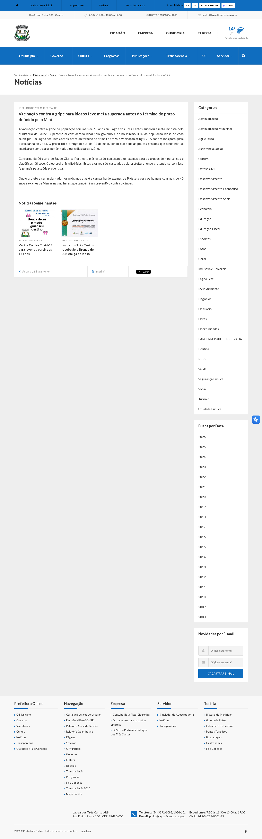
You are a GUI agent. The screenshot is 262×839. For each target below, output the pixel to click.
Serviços (71, 743)
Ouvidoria (175, 33)
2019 (202, 507)
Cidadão (117, 33)
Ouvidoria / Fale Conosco (31, 748)
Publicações (140, 56)
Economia (205, 209)
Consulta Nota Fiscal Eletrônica (131, 714)
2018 (202, 517)
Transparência (176, 56)
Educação (204, 219)
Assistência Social (210, 149)
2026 (202, 437)
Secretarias (23, 726)
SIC (204, 56)
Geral (202, 259)
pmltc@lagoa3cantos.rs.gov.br (168, 816)
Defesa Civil (206, 169)
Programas (111, 56)
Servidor (223, 56)
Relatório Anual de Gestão (82, 726)
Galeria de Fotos (216, 720)
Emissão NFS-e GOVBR (80, 720)
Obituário (205, 309)
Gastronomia (214, 743)
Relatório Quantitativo (79, 731)
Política (203, 349)
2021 (202, 487)
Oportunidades (208, 329)
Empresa (145, 33)
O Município (26, 56)
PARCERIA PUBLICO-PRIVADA (220, 339)
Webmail (104, 5)
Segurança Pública (210, 379)
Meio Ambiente (208, 289)
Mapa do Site (77, 5)
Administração (208, 119)
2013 (202, 567)
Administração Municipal (215, 129)
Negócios (204, 299)
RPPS (202, 359)
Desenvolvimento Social (214, 199)
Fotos (202, 249)
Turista (204, 33)
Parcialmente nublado (235, 38)
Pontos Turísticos (216, 731)
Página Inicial (40, 75)
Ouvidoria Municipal (41, 5)
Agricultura (206, 139)
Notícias (21, 737)
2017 (202, 527)
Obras (202, 319)
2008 (202, 617)
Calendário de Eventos (219, 726)
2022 (202, 477)
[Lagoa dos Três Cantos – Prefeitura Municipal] (22, 33)
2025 (202, 447)
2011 (202, 587)
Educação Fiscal (209, 229)
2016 (202, 537)
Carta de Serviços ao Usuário (83, 714)
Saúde (53, 75)
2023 (202, 467)
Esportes (204, 239)
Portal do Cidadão (135, 5)
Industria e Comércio (212, 269)
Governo (56, 56)
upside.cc (86, 830)
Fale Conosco (74, 782)
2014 (202, 557)
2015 (202, 547)
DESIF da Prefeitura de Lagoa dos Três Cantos (129, 732)
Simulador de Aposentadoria (176, 714)
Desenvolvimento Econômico (218, 189)
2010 (202, 597)
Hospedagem (214, 737)
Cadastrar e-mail (221, 673)
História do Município (219, 714)
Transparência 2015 (78, 788)
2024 (202, 457)
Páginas (70, 737)
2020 (202, 497)
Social (202, 389)
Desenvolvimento (210, 179)
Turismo (203, 399)
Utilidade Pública (209, 409)
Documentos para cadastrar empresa (128, 722)
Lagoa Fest (205, 279)
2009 (202, 607)
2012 (202, 577)
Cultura (83, 56)
